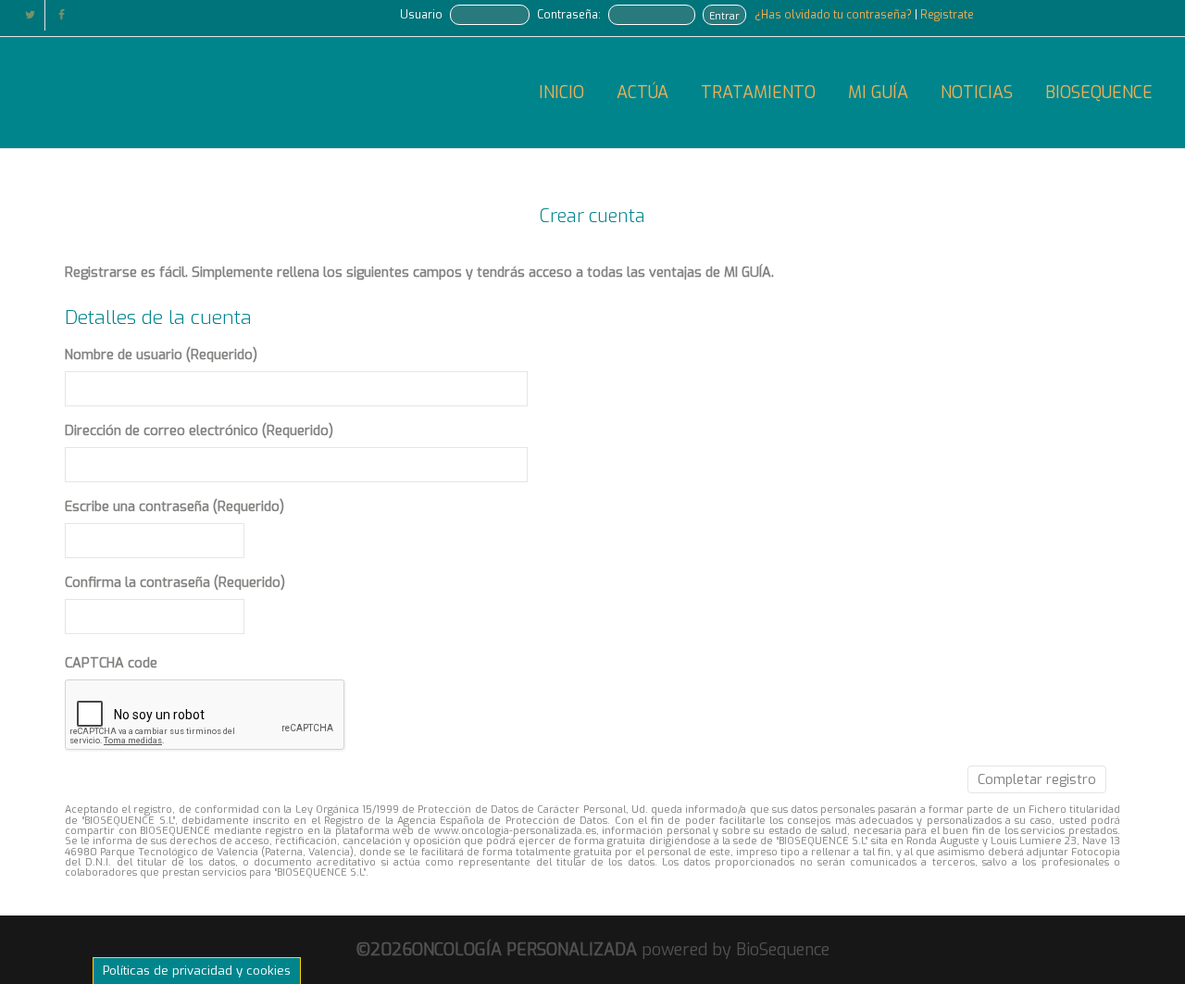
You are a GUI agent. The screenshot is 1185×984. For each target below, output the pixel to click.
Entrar (724, 15)
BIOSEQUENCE (1099, 92)
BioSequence (783, 950)
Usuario (421, 14)
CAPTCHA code (111, 663)
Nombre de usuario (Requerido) (161, 355)
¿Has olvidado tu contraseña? (835, 14)
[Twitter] (30, 15)
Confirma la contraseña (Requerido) (175, 583)
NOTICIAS (977, 92)
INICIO (561, 92)
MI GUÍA (878, 92)
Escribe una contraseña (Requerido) (174, 507)
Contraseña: (569, 14)
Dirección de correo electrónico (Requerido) (199, 431)
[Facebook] (61, 15)
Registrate (947, 14)
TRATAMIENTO (758, 92)
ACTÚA (642, 92)
